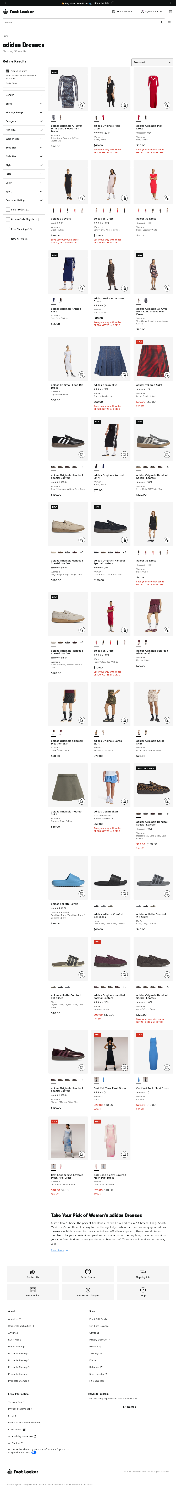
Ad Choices (14, 1443)
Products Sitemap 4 (19, 1373)
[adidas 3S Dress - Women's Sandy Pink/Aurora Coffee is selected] (96, 210)
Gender (10, 94)
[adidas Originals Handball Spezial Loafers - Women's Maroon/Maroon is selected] (96, 987)
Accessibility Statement (21, 1436)
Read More (57, 1250)
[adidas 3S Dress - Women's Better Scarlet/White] (74, 210)
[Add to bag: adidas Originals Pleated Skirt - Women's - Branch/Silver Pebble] (82, 801)
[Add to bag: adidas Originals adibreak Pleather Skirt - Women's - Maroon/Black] (167, 630)
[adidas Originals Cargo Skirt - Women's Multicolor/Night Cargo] (145, 733)
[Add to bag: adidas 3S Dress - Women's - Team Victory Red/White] (124, 630)
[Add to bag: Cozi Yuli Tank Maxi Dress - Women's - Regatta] (167, 1067)
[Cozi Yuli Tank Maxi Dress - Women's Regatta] (103, 1080)
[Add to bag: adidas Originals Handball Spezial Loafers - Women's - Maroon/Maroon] (124, 974)
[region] (88, 3)
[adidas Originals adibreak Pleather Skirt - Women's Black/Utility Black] (145, 642)
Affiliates (13, 1332)
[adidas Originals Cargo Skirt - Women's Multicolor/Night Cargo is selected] (96, 733)
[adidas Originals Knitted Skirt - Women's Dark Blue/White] (103, 467)
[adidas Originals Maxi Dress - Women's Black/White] (145, 118)
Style (8, 165)
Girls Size (11, 156)
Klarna (92, 1360)
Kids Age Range (14, 112)
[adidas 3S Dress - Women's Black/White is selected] (53, 210)
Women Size (13, 138)
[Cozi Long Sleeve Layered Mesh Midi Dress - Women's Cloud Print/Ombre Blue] (103, 1167)
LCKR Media (14, 1339)
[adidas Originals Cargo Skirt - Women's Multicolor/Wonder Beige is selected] (138, 733)
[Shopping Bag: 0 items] (170, 11)
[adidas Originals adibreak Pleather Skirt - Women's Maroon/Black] (60, 733)
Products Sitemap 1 (18, 1353)
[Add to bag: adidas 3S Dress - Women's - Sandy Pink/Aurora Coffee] (124, 198)
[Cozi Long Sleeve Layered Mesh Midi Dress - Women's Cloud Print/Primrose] (60, 1167)
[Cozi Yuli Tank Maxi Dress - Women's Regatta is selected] (138, 1080)
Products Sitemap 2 (19, 1360)
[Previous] (6, 3)
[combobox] (84, 22)
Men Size (11, 129)
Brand (9, 103)
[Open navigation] (169, 22)
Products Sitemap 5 (19, 1380)
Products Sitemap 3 (19, 1367)
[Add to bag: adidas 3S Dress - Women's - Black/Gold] (167, 540)
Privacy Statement (18, 1408)
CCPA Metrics (15, 1429)
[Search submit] (161, 22)
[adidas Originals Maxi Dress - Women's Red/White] (103, 118)
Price (9, 173)
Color (9, 182)
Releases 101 (96, 1367)
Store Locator (96, 1373)
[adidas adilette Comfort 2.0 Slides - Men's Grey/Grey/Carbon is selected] (138, 906)
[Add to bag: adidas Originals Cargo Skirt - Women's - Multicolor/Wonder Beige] (167, 720)
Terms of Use (15, 1401)
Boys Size (11, 147)
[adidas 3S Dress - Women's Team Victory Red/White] (60, 210)
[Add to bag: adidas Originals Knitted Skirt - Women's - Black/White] (124, 454)
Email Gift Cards (98, 1318)
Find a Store (11, 83)
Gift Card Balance (99, 1325)
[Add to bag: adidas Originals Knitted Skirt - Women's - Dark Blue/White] (82, 288)
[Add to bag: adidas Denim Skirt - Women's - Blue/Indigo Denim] (124, 374)
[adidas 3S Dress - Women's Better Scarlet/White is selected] (138, 210)
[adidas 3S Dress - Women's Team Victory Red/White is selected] (96, 642)
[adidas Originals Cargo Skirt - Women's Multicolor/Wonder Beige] (103, 733)
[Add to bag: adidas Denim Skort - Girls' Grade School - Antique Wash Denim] (124, 801)
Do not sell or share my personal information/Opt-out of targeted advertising (38, 1451)
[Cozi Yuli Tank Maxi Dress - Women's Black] (145, 1080)
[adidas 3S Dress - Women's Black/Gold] (67, 210)
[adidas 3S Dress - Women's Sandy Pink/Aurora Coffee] (81, 210)
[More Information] (113, 3)
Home (5, 36)
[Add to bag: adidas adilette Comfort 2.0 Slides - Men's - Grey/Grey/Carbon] (167, 893)
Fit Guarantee (96, 1380)
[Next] (170, 3)
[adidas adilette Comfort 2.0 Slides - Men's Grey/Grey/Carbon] (103, 906)
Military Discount (98, 1339)
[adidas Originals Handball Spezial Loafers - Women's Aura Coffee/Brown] (74, 467)
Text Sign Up (96, 1353)
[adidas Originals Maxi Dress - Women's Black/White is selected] (96, 118)
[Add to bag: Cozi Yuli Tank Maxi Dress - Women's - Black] (124, 1067)
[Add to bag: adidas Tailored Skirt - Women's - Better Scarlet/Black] (167, 374)
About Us (13, 1318)
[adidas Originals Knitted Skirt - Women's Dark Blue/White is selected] (53, 301)
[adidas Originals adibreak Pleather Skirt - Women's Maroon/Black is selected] (138, 642)
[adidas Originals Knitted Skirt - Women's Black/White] (60, 301)
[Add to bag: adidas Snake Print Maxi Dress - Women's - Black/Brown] (124, 288)
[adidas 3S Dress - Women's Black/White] (124, 210)
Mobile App (95, 1346)
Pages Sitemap (16, 1346)
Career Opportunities (19, 1325)
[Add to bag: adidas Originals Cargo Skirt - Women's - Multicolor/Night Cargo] (124, 720)
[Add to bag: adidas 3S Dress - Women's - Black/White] (82, 198)
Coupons (94, 1332)
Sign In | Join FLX (154, 11)
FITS (10, 1415)
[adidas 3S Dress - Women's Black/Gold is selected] (138, 552)
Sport (9, 191)
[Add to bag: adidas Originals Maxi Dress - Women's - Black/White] (124, 105)
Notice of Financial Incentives (24, 1422)
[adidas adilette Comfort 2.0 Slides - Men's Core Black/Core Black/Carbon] (145, 906)
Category (11, 121)
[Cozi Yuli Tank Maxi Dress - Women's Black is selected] (96, 1080)
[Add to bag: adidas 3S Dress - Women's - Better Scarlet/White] (167, 198)
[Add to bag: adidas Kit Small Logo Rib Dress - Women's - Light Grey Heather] (82, 374)
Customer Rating (15, 200)
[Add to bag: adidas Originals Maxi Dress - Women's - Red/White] (167, 105)
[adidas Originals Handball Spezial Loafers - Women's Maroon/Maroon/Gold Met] (67, 467)
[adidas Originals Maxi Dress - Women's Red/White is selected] (138, 118)
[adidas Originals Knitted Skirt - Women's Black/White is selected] (96, 467)
